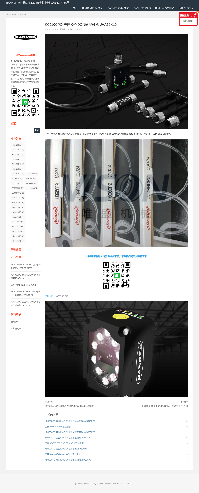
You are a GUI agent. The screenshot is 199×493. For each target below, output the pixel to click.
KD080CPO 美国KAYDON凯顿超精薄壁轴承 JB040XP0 (70, 421)
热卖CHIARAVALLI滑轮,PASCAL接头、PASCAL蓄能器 (69, 406)
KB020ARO (18, 236)
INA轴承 (14, 322)
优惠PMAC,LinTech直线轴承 (23, 285)
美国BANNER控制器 (92, 8)
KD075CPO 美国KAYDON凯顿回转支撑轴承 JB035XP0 (70, 432)
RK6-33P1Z (18, 164)
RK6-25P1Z (18, 155)
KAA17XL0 (17, 231)
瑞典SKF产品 (186, 8)
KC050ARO (18, 241)
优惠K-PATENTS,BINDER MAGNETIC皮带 (64, 443)
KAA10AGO (18, 217)
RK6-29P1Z (18, 159)
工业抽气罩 (16, 328)
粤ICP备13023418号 (121, 484)
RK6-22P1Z (18, 150)
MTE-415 (17, 179)
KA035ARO (18, 207)
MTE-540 (31, 179)
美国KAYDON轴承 (164, 8)
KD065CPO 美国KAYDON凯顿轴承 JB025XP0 (66, 449)
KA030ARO (18, 203)
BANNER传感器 (142, 8)
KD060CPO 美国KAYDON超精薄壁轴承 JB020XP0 (68, 460)
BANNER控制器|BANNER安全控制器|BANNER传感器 (37, 2)
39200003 (32, 188)
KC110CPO (62, 296)
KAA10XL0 (17, 222)
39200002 (17, 188)
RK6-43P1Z (18, 174)
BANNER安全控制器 (118, 8)
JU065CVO (18, 193)
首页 (75, 8)
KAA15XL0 (17, 227)
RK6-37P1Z (18, 169)
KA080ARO (18, 212)
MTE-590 (17, 183)
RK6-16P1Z (18, 145)
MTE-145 (33, 174)
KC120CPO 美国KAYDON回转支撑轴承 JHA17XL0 (165, 406)
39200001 (31, 183)
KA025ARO (18, 198)
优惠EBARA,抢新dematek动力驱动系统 (63, 454)
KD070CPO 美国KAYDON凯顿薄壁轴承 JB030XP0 (68, 438)
